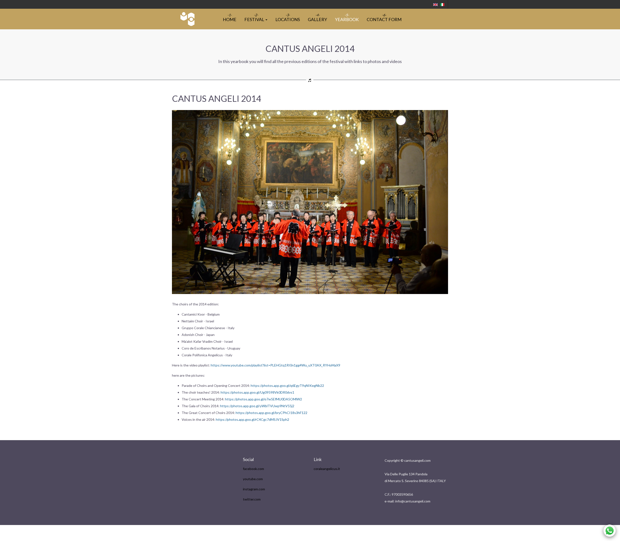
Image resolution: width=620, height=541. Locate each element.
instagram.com (254, 489)
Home (229, 19)
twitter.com (252, 499)
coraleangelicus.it (327, 469)
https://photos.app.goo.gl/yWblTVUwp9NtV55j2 (257, 406)
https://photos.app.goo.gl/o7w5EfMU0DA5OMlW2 (263, 399)
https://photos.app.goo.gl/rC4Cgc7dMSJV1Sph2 (252, 419)
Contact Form (384, 19)
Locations (287, 19)
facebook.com (253, 469)
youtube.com (253, 479)
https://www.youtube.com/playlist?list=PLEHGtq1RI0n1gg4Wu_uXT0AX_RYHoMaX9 (275, 365)
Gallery (317, 19)
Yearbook (347, 19)
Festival (254, 19)
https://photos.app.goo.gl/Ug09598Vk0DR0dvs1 (257, 392)
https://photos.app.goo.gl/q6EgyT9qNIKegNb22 (287, 385)
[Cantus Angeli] (187, 19)
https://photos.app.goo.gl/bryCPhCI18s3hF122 (271, 413)
